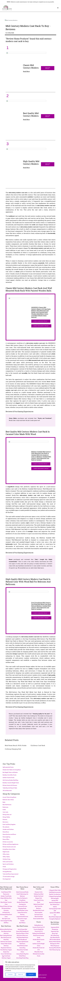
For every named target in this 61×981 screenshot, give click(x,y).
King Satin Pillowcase (22, 935)
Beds (4, 802)
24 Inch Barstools (7, 790)
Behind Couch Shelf (39, 904)
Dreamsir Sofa (38, 892)
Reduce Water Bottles (55, 941)
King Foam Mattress (6, 947)
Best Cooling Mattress (6, 935)
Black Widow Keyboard (55, 917)
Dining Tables (6, 817)
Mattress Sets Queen (6, 941)
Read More (26, 71)
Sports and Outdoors (8, 864)
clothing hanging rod (13, 749)
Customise (10, 974)
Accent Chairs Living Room (9, 797)
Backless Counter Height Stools (11, 782)
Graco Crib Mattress (6, 954)
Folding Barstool (38, 925)
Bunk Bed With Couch (38, 910)
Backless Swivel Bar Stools (9, 775)
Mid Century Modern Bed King (10, 780)
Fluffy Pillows (22, 956)
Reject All (20, 974)
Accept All (31, 974)
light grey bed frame (8, 767)
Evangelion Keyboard (54, 919)
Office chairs (6, 854)
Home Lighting (6, 837)
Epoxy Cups (55, 933)
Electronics (5, 822)
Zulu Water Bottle (54, 937)
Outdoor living (6, 859)
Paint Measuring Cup (54, 949)
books (4, 809)
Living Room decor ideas (9, 849)
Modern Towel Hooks (6, 896)
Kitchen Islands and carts (9, 846)
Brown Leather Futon (38, 918)
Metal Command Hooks (22, 892)
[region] (20, 968)
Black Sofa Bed (39, 916)
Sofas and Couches (8, 861)
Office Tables (6, 856)
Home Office (6, 839)
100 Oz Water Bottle (55, 939)
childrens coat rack (37, 745)
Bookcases (5, 807)
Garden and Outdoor (8, 829)
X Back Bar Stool (38, 952)
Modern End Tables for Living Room (12, 769)
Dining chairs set (7, 814)
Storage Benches (7, 871)
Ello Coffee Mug (55, 935)
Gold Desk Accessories (55, 892)
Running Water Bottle (55, 947)
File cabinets (6, 827)
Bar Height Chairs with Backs (10, 772)
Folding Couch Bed (38, 894)
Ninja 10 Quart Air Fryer (6, 906)
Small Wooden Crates (22, 910)
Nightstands (6, 851)
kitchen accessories (8, 842)
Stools (4, 866)
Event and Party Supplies (9, 824)
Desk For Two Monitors (55, 894)
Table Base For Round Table (10, 788)
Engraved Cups (55, 931)
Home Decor (6, 832)
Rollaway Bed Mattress (6, 929)
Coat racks (5, 812)
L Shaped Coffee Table (55, 890)
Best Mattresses (7, 804)
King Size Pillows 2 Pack (22, 933)
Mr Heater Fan (6, 912)
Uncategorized (6, 879)
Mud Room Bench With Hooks (15, 745)
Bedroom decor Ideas (8, 799)
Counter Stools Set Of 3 (39, 927)
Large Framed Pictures (22, 916)
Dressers (5, 819)
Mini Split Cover (6, 918)
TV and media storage (8, 876)
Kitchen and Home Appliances (10, 844)
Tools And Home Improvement (10, 874)
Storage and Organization (10, 869)
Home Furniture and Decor (9, 834)
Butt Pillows (22, 922)
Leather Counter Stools (8, 777)
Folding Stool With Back (38, 933)
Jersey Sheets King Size (22, 954)
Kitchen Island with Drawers (10, 785)
